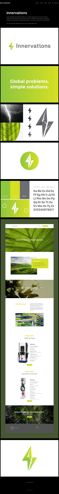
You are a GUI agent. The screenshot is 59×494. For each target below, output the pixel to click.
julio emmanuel (5, 3)
